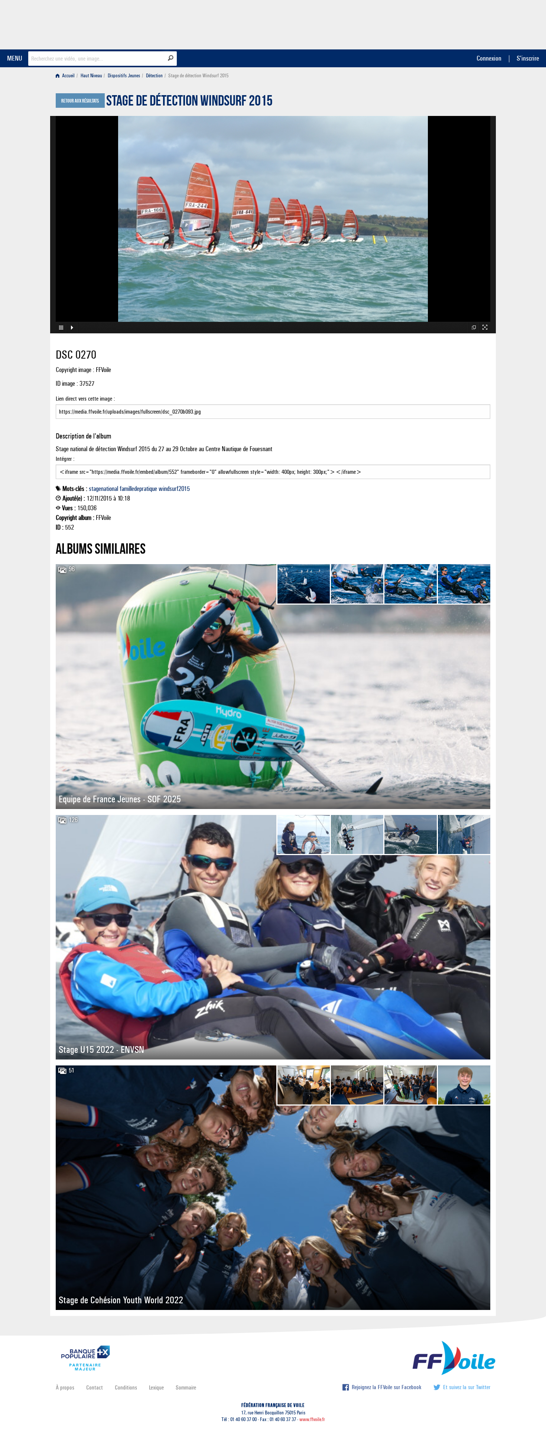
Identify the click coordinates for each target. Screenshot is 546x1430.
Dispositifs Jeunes (124, 75)
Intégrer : (65, 458)
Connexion (489, 58)
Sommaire (186, 1387)
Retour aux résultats (80, 101)
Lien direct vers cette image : (85, 398)
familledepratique (138, 488)
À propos (65, 1387)
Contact (94, 1387)
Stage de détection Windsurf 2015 (189, 102)
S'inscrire (528, 58)
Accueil (68, 75)
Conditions (126, 1387)
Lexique (156, 1387)
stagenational (103, 488)
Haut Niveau (91, 75)
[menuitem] (67, 75)
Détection (154, 75)
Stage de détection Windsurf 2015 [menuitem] (198, 75)
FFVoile (443, 23)
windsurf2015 (174, 488)
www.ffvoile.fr (312, 1419)
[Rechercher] (170, 58)
